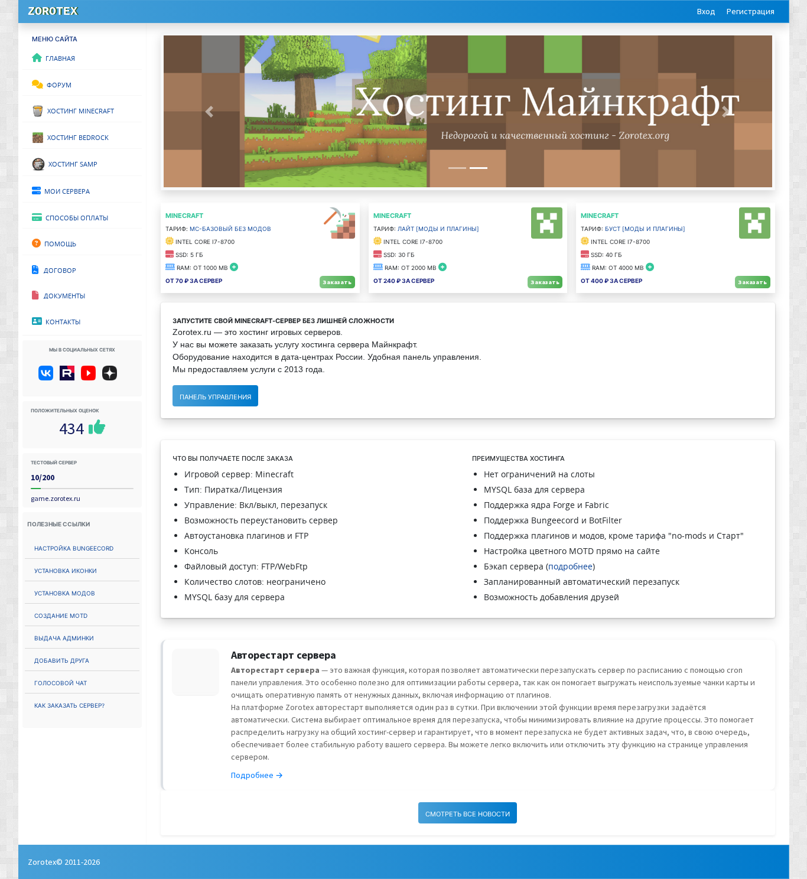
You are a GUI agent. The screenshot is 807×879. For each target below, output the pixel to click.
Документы (61, 295)
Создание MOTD (60, 615)
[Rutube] (69, 377)
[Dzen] (113, 377)
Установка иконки (65, 570)
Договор (57, 269)
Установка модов (64, 592)
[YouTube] (90, 377)
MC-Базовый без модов (230, 228)
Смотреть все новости (467, 813)
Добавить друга (61, 660)
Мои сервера (65, 190)
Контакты (61, 321)
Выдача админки (64, 637)
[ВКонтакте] (48, 377)
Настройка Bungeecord (73, 547)
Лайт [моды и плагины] (438, 228)
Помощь (58, 243)
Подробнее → (257, 775)
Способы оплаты (75, 217)
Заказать (337, 282)
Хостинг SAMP (71, 163)
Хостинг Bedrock (76, 136)
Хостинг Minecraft (79, 110)
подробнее (570, 566)
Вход (706, 11)
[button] (209, 111)
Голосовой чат (60, 682)
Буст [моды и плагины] (645, 228)
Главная (58, 57)
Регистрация (751, 11)
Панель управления (215, 396)
